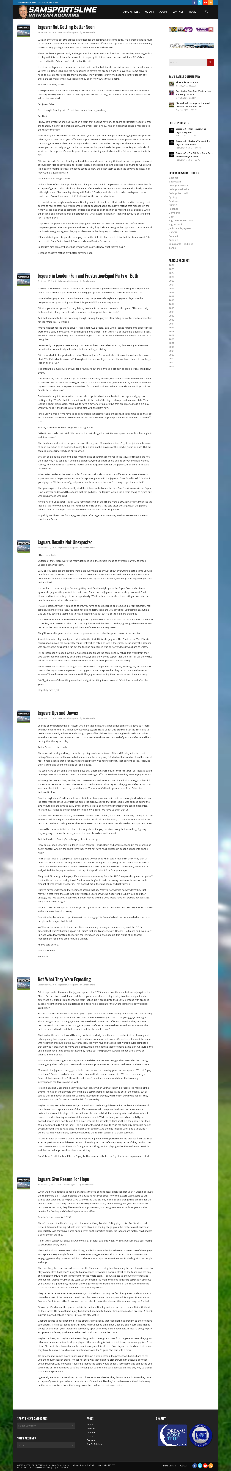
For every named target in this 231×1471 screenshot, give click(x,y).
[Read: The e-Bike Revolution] (171, 84)
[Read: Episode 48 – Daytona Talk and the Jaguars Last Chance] (171, 142)
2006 (171, 342)
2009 (171, 331)
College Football (178, 193)
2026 (171, 265)
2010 (171, 327)
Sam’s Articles (94, 1444)
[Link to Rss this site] (210, 2)
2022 (171, 280)
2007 (171, 339)
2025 (171, 269)
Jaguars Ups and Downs (58, 712)
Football (173, 208)
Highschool (175, 224)
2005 (171, 346)
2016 (171, 304)
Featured (174, 201)
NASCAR (173, 232)
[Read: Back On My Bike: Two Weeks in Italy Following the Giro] (171, 92)
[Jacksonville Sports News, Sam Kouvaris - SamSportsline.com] (23, 31)
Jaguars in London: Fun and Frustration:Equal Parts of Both (88, 275)
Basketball (175, 181)
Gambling (174, 212)
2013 (171, 315)
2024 (171, 272)
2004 (171, 350)
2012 (171, 319)
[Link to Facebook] (194, 2)
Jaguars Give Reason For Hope (63, 1178)
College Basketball (179, 189)
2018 (171, 296)
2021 (171, 284)
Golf (171, 216)
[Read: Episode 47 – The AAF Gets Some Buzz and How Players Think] (171, 154)
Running (173, 239)
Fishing (173, 204)
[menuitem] (131, 12)
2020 (171, 288)
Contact (91, 1432)
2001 (171, 362)
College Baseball (178, 185)
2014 (171, 311)
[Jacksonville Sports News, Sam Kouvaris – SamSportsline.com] (57, 12)
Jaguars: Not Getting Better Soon (66, 26)
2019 (171, 292)
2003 (171, 354)
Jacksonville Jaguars (69, 32)
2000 (171, 366)
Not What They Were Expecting (64, 979)
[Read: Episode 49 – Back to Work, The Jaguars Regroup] (171, 130)
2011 (171, 323)
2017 (171, 300)
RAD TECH (112, 1465)
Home (90, 1436)
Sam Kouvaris (89, 32)
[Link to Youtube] (205, 2)
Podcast (173, 236)
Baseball (174, 177)
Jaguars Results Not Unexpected (65, 541)
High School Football (181, 220)
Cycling (173, 197)
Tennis (172, 247)
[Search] (207, 12)
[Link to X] (200, 2)
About (90, 1424)
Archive (91, 1428)
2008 (171, 335)
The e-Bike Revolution (187, 82)
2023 (171, 276)
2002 (171, 358)
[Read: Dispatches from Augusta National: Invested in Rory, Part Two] (171, 105)
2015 (171, 308)
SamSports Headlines (181, 243)
